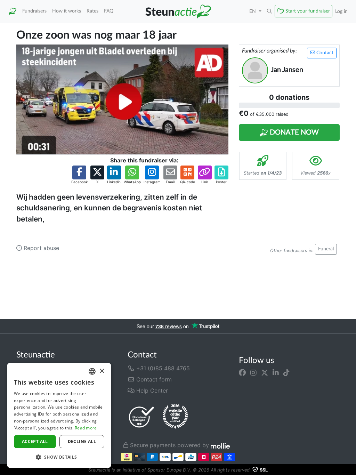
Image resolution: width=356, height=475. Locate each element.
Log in (341, 11)
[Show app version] (351, 470)
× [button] (101, 371)
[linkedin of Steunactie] (276, 372)
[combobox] (92, 371)
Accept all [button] (35, 441)
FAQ (108, 11)
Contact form (153, 379)
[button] (269, 11)
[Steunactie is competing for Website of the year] (175, 416)
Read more (86, 428)
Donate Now (293, 132)
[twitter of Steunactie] (264, 372)
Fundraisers (34, 11)
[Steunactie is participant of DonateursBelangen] (141, 416)
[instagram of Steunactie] (253, 372)
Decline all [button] (82, 441)
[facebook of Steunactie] (242, 372)
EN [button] (253, 11)
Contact (324, 52)
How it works (66, 11)
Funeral (326, 249)
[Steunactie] (12, 11)
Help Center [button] (151, 390)
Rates (92, 11)
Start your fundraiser (307, 11)
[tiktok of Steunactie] (286, 372)
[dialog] (59, 415)
